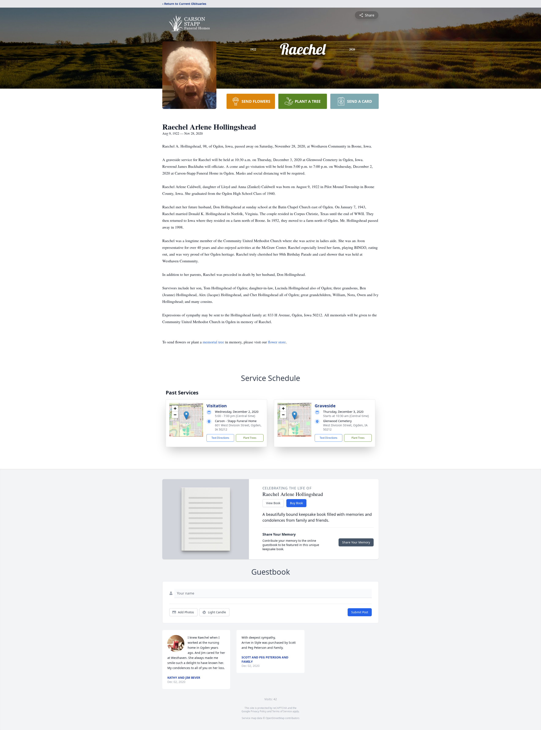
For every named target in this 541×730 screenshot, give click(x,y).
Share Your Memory (356, 542)
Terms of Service (282, 711)
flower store (277, 341)
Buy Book (296, 503)
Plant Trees (249, 438)
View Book (273, 503)
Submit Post (359, 612)
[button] (186, 415)
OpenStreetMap (275, 718)
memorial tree (213, 341)
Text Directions (220, 438)
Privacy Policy (258, 711)
